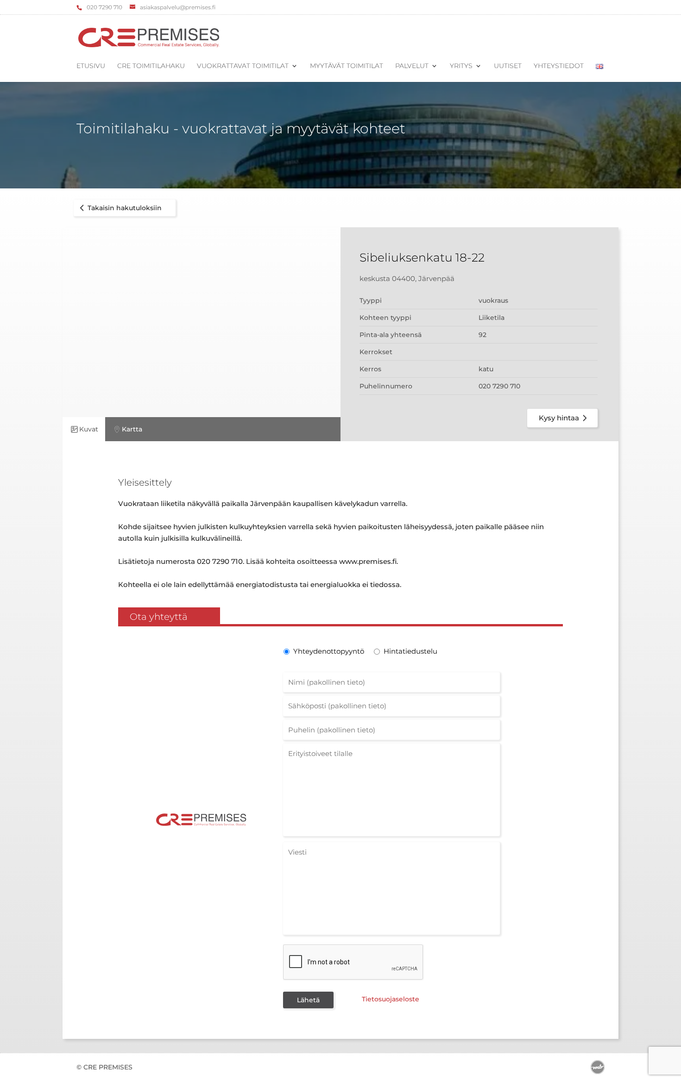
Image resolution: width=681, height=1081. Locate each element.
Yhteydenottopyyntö (327, 651)
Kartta (132, 429)
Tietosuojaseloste (390, 999)
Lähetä (308, 1000)
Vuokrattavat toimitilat (243, 66)
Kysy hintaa (559, 417)
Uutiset (508, 66)
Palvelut (412, 66)
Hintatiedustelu (410, 651)
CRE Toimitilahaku (151, 66)
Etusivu (90, 66)
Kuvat (88, 429)
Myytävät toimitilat (346, 66)
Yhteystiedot (559, 66)
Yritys (461, 66)
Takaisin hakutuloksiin (125, 208)
